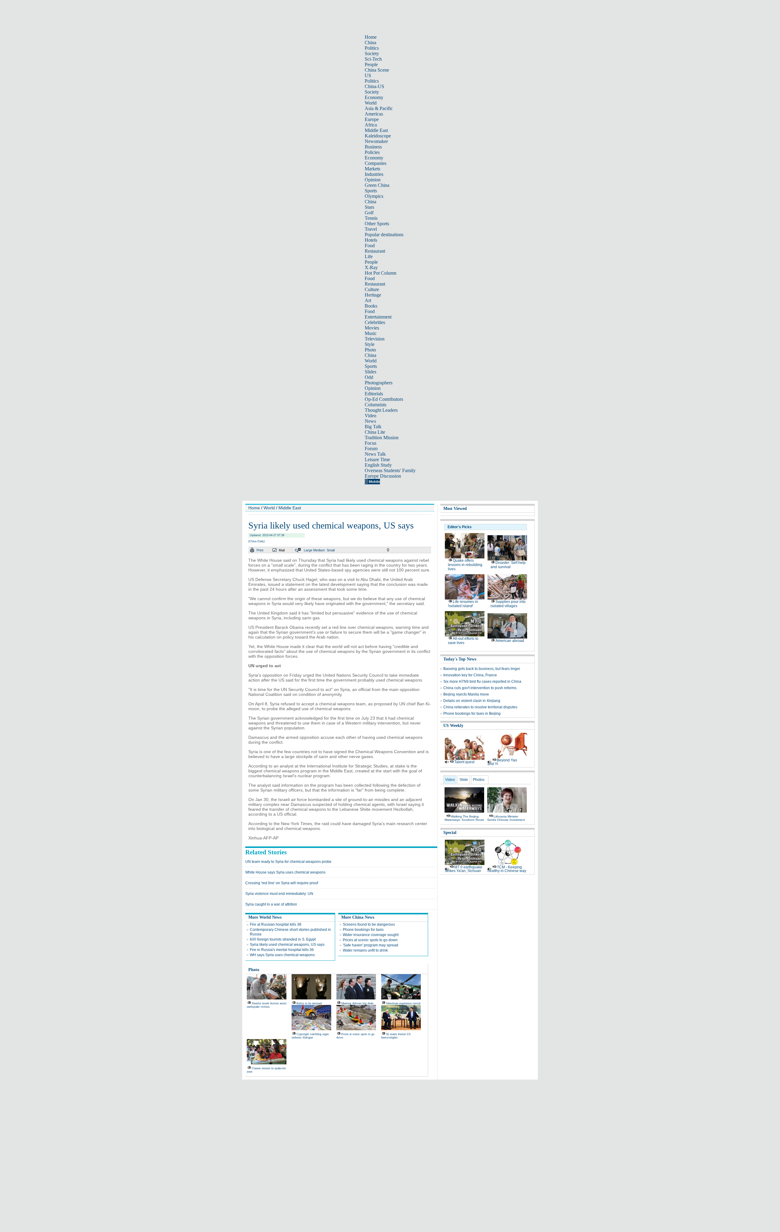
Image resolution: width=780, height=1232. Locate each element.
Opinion (373, 179)
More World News (265, 917)
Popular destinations (384, 234)
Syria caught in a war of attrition (271, 904)
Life (369, 256)
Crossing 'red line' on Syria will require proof (281, 883)
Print (260, 550)
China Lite (375, 432)
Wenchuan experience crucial (403, 1003)
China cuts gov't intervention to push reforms (479, 688)
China (370, 42)
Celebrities (375, 322)
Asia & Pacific (379, 108)
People (371, 64)
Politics (372, 48)
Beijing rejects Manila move (466, 694)
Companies (375, 163)
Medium (319, 550)
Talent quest (464, 762)
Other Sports (377, 223)
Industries (374, 174)
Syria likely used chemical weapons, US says (287, 944)
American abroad (509, 641)
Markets (372, 168)
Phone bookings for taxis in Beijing (472, 713)
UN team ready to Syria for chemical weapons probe (288, 862)
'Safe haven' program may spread (370, 945)
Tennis (371, 218)
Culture (372, 289)
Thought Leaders (381, 410)
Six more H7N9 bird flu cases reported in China (482, 681)
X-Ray (371, 267)
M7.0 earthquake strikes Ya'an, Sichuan (463, 869)
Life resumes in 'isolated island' (463, 604)
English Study (378, 465)
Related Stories (266, 852)
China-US (374, 86)
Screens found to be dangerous (369, 924)
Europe (372, 119)
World (371, 102)
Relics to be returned (309, 1003)
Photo (370, 349)
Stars (369, 207)
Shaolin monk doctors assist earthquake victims (266, 1005)
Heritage (373, 294)
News (370, 421)
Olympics (374, 196)
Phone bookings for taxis (363, 930)
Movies (372, 327)
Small (331, 550)
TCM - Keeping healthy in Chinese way (507, 869)
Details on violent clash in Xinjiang (471, 701)
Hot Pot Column (380, 273)
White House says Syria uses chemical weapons (285, 872)
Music (371, 333)
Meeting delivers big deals (357, 1003)
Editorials (374, 393)
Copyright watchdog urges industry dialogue (310, 1035)
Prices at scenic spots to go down (370, 940)
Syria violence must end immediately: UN (279, 894)
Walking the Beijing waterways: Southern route (464, 818)
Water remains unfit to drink (365, 950)
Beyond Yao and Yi (502, 762)
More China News (357, 917)
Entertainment (378, 316)
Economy (374, 97)
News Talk (375, 454)
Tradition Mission (382, 437)
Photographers (378, 382)
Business (373, 146)
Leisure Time (377, 459)
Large (308, 550)
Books (371, 305)
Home (371, 37)
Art (368, 300)
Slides (370, 371)
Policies (372, 152)
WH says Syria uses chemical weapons (282, 955)
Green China (377, 185)
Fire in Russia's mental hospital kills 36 (282, 950)
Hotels (371, 240)
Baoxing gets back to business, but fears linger (481, 669)
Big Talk (373, 426)
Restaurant (375, 251)
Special (449, 832)
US (368, 75)
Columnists (375, 404)
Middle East (376, 130)
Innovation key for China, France (470, 675)
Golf (369, 212)
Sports (371, 190)
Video (370, 415)
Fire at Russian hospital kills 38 (275, 924)
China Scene (377, 70)
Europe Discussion (383, 476)
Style (369, 344)
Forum (371, 448)
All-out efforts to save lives (463, 640)
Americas (374, 113)
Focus (370, 443)
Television (375, 338)
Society (372, 53)
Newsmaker (376, 141)
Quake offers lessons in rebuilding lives (465, 564)
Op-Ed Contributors (384, 399)
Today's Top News (459, 659)
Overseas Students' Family (390, 470)
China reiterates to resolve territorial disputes (480, 707)
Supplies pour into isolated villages (508, 604)
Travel (371, 229)
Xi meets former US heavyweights (396, 1035)
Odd (369, 377)
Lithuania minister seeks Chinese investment (506, 818)
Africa (371, 124)
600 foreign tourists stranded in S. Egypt (283, 939)
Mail (282, 550)
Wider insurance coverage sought (371, 935)
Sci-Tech (373, 59)
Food (370, 245)
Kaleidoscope (378, 135)
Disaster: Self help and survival (508, 565)
